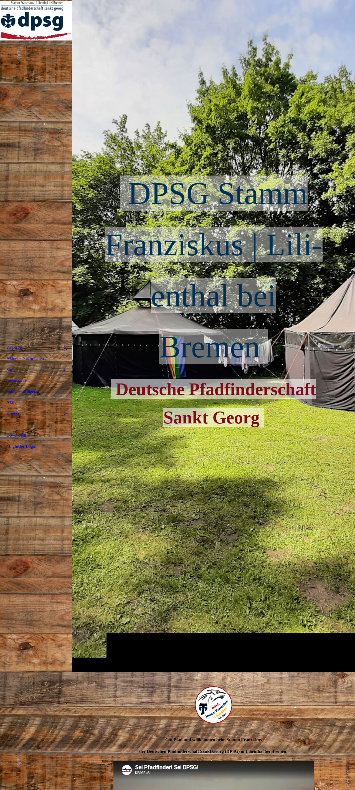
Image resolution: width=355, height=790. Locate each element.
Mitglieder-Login (21, 446)
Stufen (12, 369)
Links (11, 424)
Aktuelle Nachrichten (25, 358)
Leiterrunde (16, 380)
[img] (36, 21)
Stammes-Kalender (23, 391)
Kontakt (13, 413)
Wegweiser (16, 347)
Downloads (16, 435)
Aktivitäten (16, 402)
